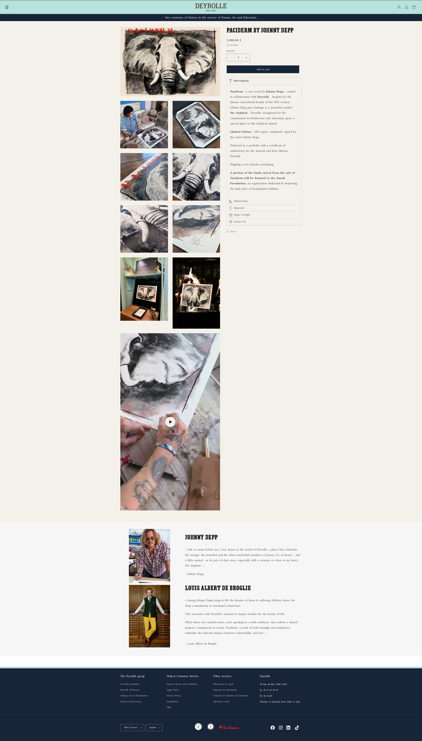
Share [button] (233, 231)
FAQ (169, 707)
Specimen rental (221, 701)
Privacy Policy (174, 695)
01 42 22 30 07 (270, 690)
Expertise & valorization (225, 690)
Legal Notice (173, 690)
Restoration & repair (223, 684)
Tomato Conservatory (130, 701)
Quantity (231, 51)
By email (267, 696)
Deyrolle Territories (130, 690)
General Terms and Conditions (182, 684)
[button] (7, 7)
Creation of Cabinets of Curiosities (230, 695)
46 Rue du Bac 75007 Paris (273, 684)
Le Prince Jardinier (129, 684)
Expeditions (172, 701)
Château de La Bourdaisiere (134, 695)
